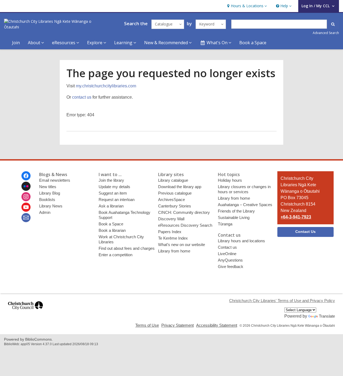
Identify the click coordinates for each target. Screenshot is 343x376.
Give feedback (230, 266)
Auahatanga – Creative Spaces (245, 204)
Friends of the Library (236, 211)
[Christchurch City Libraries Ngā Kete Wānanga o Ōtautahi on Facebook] (26, 175)
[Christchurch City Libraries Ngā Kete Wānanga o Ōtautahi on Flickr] (26, 186)
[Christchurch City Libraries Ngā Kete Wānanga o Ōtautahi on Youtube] (26, 207)
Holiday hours (230, 180)
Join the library (111, 180)
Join (16, 43)
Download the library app (179, 186)
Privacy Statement (177, 325)
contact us (81, 97)
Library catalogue (173, 180)
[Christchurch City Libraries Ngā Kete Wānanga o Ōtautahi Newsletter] (26, 217)
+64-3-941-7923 (296, 217)
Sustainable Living (233, 217)
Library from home (174, 251)
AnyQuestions (230, 260)
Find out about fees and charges (127, 248)
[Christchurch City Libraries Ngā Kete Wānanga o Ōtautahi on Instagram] (26, 196)
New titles (47, 186)
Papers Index (169, 231)
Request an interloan (117, 199)
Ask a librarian (111, 206)
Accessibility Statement (216, 325)
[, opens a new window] (25, 312)
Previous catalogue (175, 193)
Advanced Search (326, 33)
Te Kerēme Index (173, 238)
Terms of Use (147, 325)
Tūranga (225, 224)
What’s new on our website (181, 244)
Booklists (47, 199)
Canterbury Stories (174, 206)
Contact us (227, 247)
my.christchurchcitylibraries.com (106, 86)
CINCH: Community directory (184, 212)
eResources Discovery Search (185, 225)
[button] (246, 6)
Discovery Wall (171, 219)
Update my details (114, 186)
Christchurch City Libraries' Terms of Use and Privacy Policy (282, 300)
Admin (44, 212)
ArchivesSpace (171, 199)
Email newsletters (54, 180)
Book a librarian (112, 230)
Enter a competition (115, 254)
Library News (50, 206)
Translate (327, 316)
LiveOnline (227, 253)
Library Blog (49, 193)
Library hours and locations (241, 241)
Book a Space (252, 43)
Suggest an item (113, 193)
